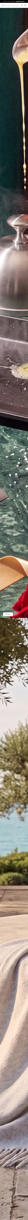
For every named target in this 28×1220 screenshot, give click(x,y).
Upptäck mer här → (20, 1)
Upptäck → (8, 614)
